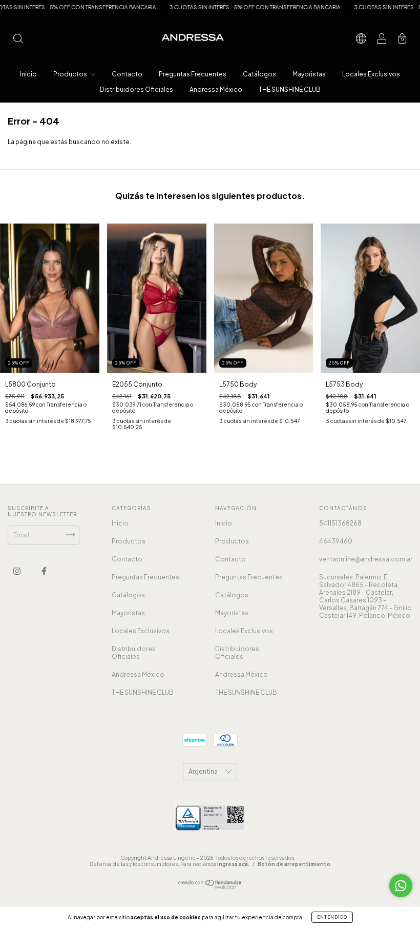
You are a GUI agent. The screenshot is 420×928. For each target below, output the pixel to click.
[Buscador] (18, 40)
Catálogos (259, 74)
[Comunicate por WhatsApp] (400, 885)
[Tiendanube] (210, 887)
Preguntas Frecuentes (192, 74)
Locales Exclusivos (371, 74)
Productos (70, 74)
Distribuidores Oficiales (136, 89)
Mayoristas (309, 74)
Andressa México (216, 89)
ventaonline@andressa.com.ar (365, 559)
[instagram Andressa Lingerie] (17, 571)
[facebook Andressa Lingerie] (44, 571)
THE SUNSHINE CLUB (290, 89)
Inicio (28, 74)
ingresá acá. (233, 864)
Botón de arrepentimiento (294, 864)
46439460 (335, 541)
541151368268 (340, 523)
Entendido (332, 917)
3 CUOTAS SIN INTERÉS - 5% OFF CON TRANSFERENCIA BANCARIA (231, 7)
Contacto (127, 74)
